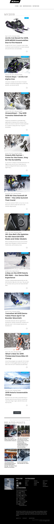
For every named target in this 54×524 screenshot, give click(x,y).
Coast (17, 491)
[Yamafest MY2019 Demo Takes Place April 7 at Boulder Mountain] (26, 328)
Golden (20, 490)
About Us (18, 518)
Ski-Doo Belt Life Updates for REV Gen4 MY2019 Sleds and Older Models (16, 236)
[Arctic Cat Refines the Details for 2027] (23, 455)
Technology (36, 482)
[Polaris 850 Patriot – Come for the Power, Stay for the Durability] (26, 170)
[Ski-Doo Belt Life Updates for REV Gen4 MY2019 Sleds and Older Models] (26, 247)
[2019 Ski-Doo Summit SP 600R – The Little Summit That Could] (26, 209)
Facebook (17, 483)
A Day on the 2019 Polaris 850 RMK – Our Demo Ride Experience (16, 275)
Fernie (17, 497)
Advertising (32, 518)
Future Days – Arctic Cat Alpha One (16, 78)
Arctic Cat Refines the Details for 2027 (23, 462)
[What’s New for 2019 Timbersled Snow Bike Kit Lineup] (26, 367)
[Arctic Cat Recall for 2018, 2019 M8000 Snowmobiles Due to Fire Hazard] (26, 51)
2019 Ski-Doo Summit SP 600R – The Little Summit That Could (16, 197)
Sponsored (45, 480)
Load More (17, 412)
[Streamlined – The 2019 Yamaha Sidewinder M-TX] (26, 130)
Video (26, 483)
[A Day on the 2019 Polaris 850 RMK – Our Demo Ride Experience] (26, 288)
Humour (21, 491)
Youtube (17, 486)
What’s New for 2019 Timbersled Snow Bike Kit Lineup (16, 356)
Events (17, 494)
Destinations (36, 6)
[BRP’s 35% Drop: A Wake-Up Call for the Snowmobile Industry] (11, 431)
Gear (21, 6)
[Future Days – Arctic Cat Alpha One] (26, 88)
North (20, 502)
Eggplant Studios (47, 520)
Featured (18, 495)
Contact (24, 518)
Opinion (20, 504)
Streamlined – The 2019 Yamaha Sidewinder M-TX (16, 115)
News (20, 501)
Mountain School (27, 6)
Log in (49, 519)
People (20, 505)
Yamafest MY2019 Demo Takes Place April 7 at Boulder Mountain (16, 315)
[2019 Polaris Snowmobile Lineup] (26, 405)
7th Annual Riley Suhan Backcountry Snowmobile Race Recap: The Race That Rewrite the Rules (11, 464)
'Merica (17, 490)
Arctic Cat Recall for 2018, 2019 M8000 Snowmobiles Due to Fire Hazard (17, 40)
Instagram (20, 483)
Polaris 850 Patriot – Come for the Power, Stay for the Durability (16, 157)
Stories (17, 6)
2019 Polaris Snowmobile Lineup (16, 393)
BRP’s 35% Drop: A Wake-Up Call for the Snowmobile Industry (10, 439)
